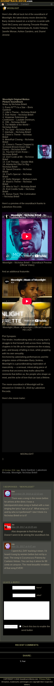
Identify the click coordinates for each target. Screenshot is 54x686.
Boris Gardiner (28, 470)
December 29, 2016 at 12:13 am (27, 494)
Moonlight (13, 8)
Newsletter (12, 4)
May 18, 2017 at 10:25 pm (24, 527)
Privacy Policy (45, 679)
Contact (25, 4)
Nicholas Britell (29, 472)
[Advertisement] (27, 67)
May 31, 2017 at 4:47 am (23, 546)
